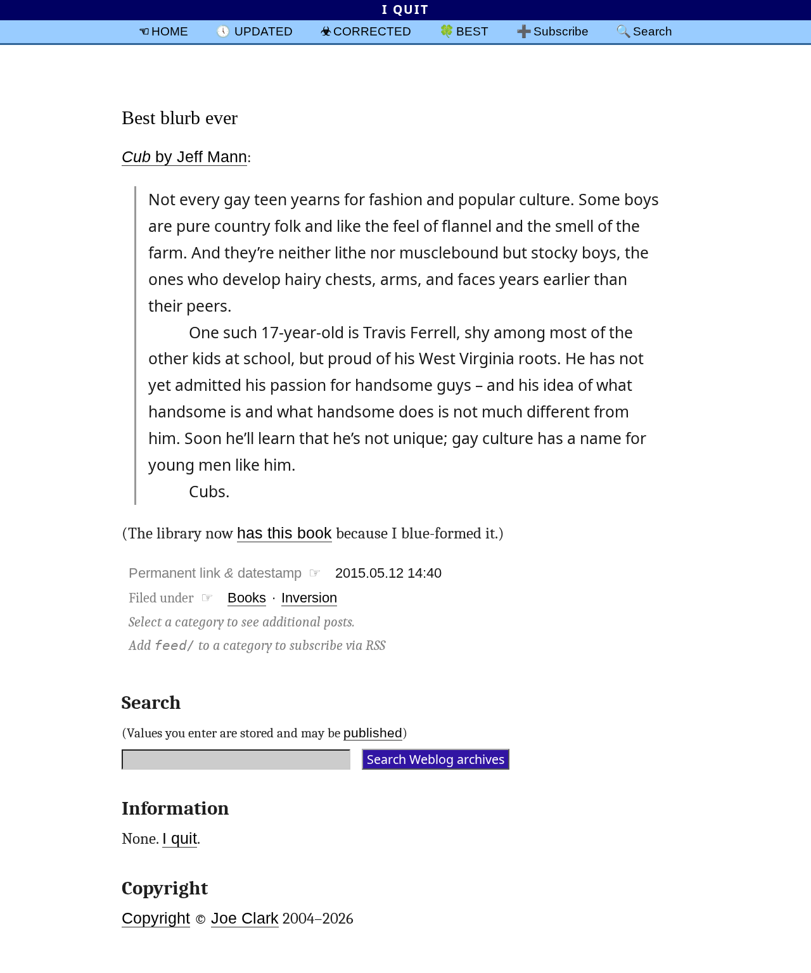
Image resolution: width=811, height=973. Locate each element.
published (372, 732)
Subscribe (561, 31)
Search (652, 31)
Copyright (156, 918)
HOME (169, 31)
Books (246, 598)
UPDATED (263, 31)
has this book (284, 533)
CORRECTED (372, 31)
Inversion (309, 598)
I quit (179, 838)
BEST (472, 31)
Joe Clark (245, 918)
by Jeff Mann (184, 156)
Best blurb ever (180, 117)
